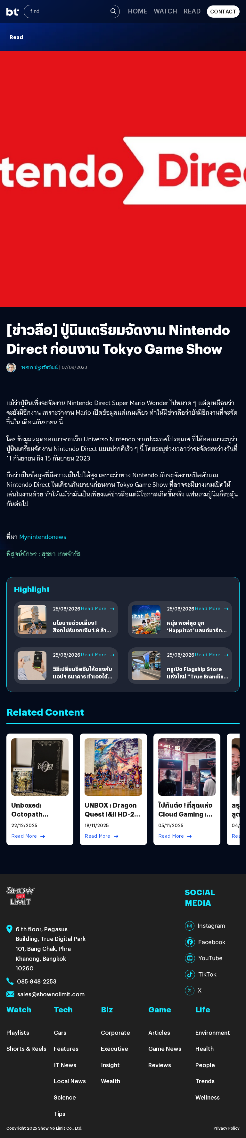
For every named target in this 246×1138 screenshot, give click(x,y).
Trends (205, 1081)
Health (204, 1048)
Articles (159, 1032)
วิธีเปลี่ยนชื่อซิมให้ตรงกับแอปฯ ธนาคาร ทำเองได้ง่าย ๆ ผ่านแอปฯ (82, 676)
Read (192, 10)
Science (65, 1097)
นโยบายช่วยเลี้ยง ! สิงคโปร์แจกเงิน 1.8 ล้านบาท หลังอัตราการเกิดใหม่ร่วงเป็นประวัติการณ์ (83, 633)
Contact (223, 11)
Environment (212, 1032)
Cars (60, 1032)
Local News (70, 1081)
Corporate (115, 1032)
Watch (165, 10)
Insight (110, 1065)
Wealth (110, 1081)
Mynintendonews (42, 536)
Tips (59, 1113)
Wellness (207, 1097)
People (205, 1065)
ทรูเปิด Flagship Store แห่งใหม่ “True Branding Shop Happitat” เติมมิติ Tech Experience (197, 679)
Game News (164, 1048)
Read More (94, 608)
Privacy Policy (227, 1128)
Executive (114, 1048)
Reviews (159, 1065)
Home (137, 10)
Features (66, 1048)
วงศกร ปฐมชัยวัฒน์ (39, 367)
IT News (65, 1065)
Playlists (17, 1032)
